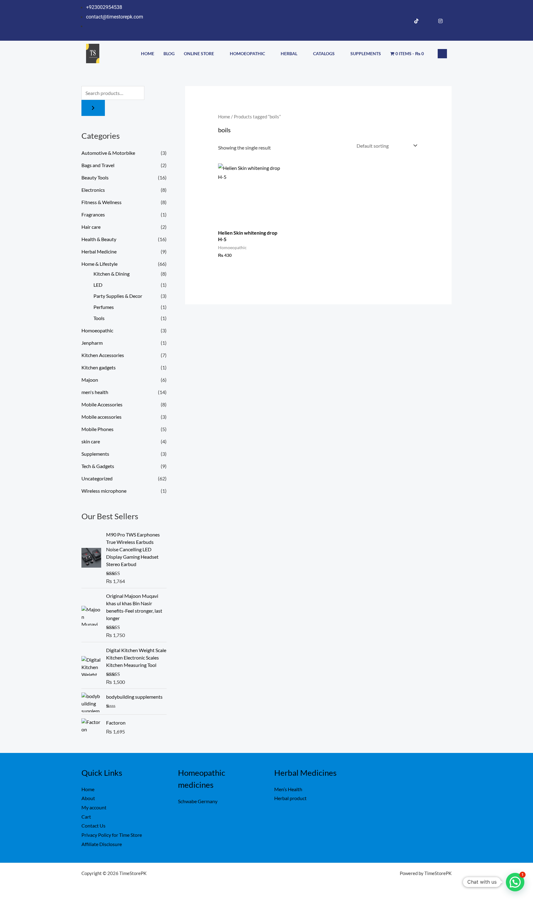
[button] (442, 53)
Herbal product (290, 798)
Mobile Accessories (101, 404)
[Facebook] (404, 20)
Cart (86, 817)
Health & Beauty (98, 239)
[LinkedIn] (428, 20)
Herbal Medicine (99, 251)
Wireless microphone (103, 491)
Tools (99, 318)
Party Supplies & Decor (117, 296)
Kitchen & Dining (111, 274)
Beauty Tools (95, 177)
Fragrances (93, 214)
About (88, 798)
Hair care (91, 227)
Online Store (199, 53)
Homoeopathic (247, 53)
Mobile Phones (97, 429)
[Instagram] (440, 20)
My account (93, 807)
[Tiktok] (416, 20)
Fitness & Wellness (101, 202)
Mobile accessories (101, 417)
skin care (90, 441)
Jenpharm (92, 343)
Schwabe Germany (197, 801)
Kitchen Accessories (102, 355)
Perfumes (103, 307)
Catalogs (324, 53)
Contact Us (93, 825)
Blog (169, 53)
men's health (94, 392)
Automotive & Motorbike (108, 153)
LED (97, 285)
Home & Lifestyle (99, 264)
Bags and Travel (97, 165)
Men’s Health (288, 789)
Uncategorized (97, 478)
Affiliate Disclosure (101, 844)
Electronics (93, 190)
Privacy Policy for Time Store (111, 835)
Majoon (89, 380)
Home (147, 53)
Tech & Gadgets (97, 466)
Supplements (365, 53)
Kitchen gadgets (98, 367)
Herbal (289, 53)
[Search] (93, 108)
